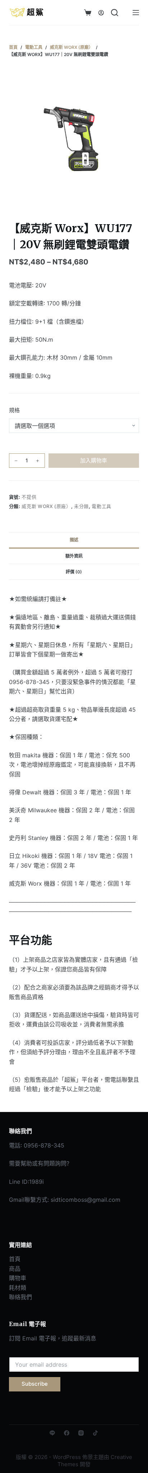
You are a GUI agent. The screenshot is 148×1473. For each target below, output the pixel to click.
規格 (14, 410)
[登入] (101, 12)
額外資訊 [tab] (74, 556)
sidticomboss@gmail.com (85, 1199)
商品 (14, 1268)
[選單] (136, 12)
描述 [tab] (74, 539)
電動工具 (101, 506)
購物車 (17, 1278)
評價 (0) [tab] (74, 571)
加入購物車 (93, 460)
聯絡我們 (20, 1297)
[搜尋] (114, 12)
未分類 (81, 506)
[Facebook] (66, 1433)
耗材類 (17, 1287)
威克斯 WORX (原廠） (46, 506)
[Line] (52, 1433)
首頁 (14, 1258)
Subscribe (35, 1383)
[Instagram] (81, 1433)
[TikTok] (95, 1433)
